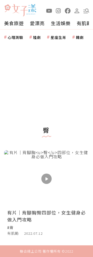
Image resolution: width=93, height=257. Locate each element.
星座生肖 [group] (58, 37)
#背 (10, 227)
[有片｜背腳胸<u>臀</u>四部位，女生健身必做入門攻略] (46, 178)
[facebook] (68, 10)
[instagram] (58, 10)
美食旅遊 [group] (14, 23)
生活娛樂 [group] (61, 23)
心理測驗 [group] (15, 37)
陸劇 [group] (37, 37)
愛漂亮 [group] (37, 23)
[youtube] (49, 10)
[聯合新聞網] (7, 8)
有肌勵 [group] (84, 23)
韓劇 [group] (80, 37)
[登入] (77, 10)
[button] (86, 10)
